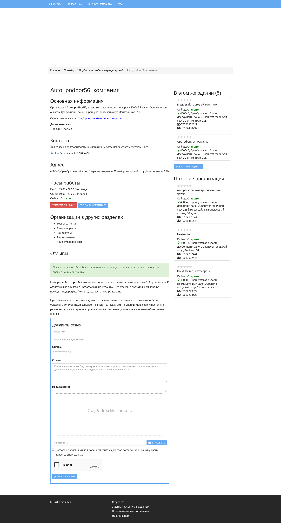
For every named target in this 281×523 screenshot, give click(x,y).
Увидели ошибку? (63, 205)
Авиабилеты (64, 232)
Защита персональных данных (130, 506)
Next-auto (183, 234)
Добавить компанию (99, 4)
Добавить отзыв (64, 476)
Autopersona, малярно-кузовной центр (198, 192)
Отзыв (56, 360)
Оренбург (69, 70)
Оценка (57, 347)
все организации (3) (188, 166)
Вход (120, 4)
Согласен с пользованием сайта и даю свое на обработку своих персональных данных (106, 452)
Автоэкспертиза (66, 228)
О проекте (118, 502)
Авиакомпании (66, 237)
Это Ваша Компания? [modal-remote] (93, 205)
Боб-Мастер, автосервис (194, 271)
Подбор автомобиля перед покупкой (101, 70)
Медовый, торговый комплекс (197, 104)
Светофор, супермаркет (193, 141)
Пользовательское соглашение (131, 511)
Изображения (61, 386)
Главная (55, 70)
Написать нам (74, 4)
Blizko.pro (54, 4)
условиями (76, 450)
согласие (128, 450)
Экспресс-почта (66, 223)
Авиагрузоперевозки (69, 241)
